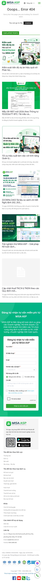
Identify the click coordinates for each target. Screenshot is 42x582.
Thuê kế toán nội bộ (9, 493)
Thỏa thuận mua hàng (10, 513)
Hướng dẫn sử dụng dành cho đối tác (15, 510)
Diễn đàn (6, 524)
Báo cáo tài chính (9, 478)
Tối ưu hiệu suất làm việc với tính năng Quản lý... (20, 157)
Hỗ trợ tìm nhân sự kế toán (11, 496)
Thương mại (7, 456)
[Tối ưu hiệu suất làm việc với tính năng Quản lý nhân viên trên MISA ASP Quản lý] (21, 139)
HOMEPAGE (28, 23)
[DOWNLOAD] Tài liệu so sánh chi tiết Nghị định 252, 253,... (20, 201)
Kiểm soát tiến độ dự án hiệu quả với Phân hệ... (20, 68)
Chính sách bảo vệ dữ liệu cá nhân (14, 516)
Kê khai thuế (7, 475)
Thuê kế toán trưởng (10, 490)
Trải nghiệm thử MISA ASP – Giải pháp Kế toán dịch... (20, 245)
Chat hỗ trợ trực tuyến (10, 526)
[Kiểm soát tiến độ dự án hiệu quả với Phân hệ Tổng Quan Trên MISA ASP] (21, 51)
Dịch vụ (6, 458)
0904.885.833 (12, 542)
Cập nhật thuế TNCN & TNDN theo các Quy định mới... (20, 289)
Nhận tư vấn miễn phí (21, 406)
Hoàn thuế (7, 487)
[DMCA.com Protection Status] (24, 562)
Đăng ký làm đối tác (15, 377)
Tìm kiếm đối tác (29, 377)
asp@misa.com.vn (13, 539)
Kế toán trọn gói (8, 472)
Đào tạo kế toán (8, 499)
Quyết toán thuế (8, 481)
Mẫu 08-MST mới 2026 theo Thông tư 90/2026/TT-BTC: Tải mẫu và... (20, 112)
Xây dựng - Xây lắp (9, 464)
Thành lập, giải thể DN (10, 484)
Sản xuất (6, 461)
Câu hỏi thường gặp (9, 507)
